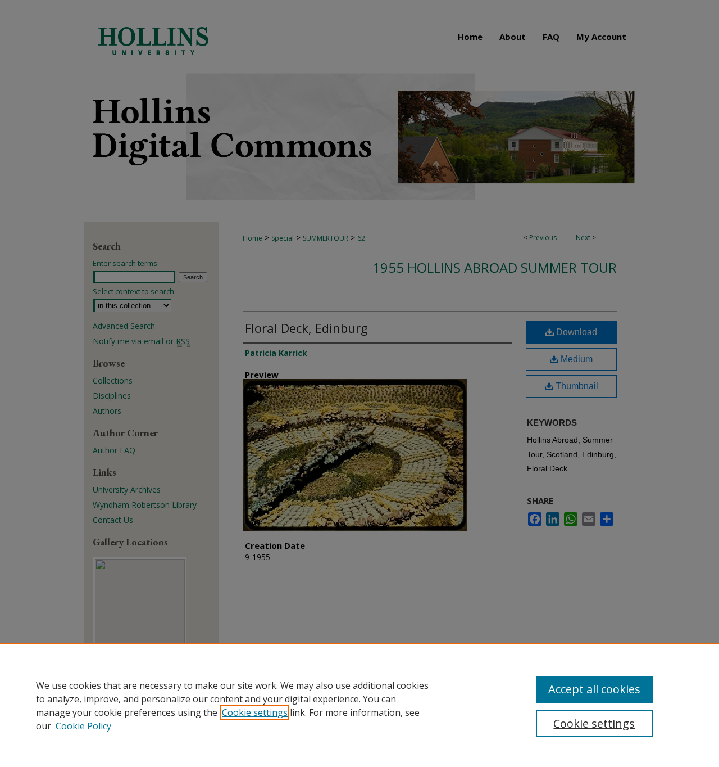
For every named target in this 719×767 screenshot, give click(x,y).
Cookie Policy (83, 726)
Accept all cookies (594, 689)
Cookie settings (255, 712)
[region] (359, 705)
